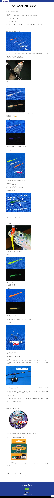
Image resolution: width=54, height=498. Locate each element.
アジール (22, 31)
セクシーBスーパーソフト (10, 191)
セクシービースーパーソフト (10, 152)
